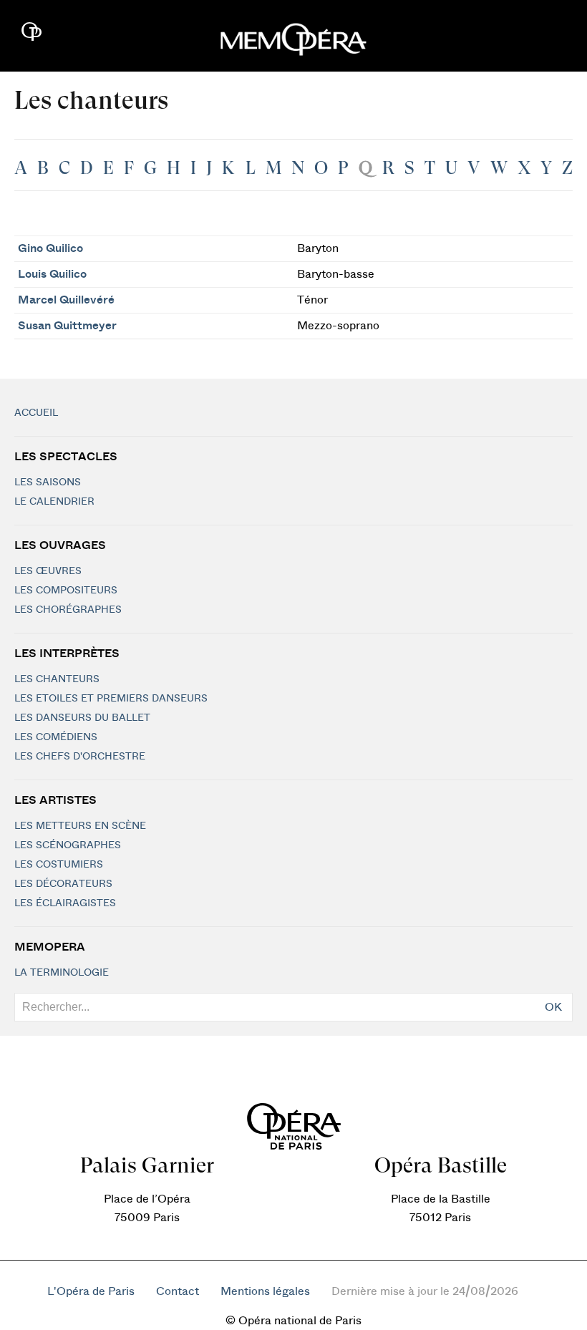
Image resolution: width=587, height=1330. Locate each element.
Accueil (36, 413)
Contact (177, 1291)
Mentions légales (265, 1291)
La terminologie (61, 973)
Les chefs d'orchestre (79, 757)
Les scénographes (67, 845)
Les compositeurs (65, 591)
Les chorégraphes (68, 610)
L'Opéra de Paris (91, 1291)
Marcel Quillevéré (66, 300)
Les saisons (47, 482)
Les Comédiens (55, 737)
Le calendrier (54, 502)
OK (553, 1007)
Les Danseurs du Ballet (82, 718)
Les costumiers (58, 865)
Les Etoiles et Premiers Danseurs (111, 699)
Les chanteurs (57, 679)
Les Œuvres (48, 571)
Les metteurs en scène (80, 826)
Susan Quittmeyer (67, 325)
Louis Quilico (52, 274)
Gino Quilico (50, 248)
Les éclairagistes (65, 903)
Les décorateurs (63, 884)
